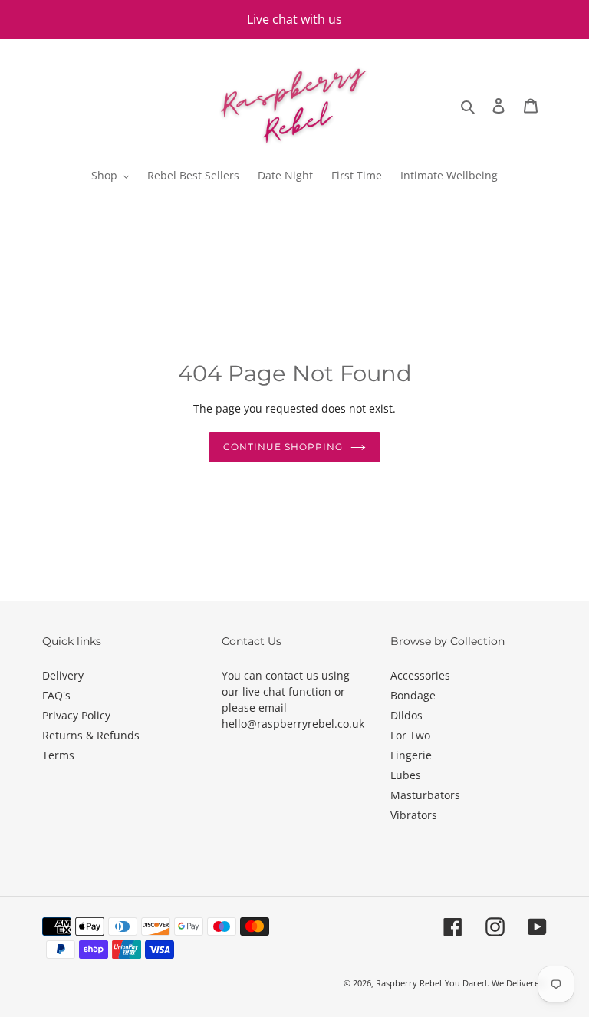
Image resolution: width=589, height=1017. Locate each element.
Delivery (63, 675)
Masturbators (425, 795)
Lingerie (411, 755)
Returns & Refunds (91, 735)
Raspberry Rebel (409, 983)
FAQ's (56, 695)
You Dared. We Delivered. (496, 983)
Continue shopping (282, 447)
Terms (58, 755)
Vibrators (413, 815)
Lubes (405, 775)
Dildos (406, 715)
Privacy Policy (76, 715)
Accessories (420, 675)
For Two (410, 735)
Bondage (413, 695)
